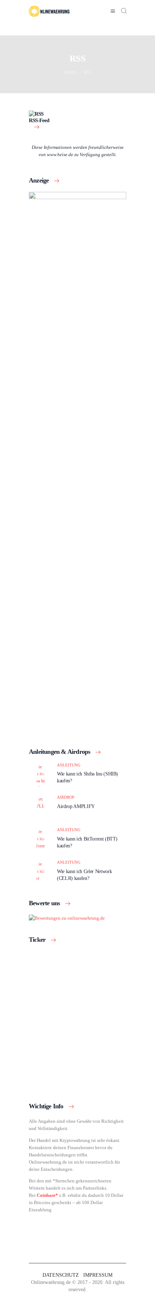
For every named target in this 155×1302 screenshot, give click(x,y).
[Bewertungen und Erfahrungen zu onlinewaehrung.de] (67, 918)
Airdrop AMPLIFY (76, 806)
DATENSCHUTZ (61, 1275)
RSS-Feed (39, 120)
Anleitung (68, 765)
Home (70, 72)
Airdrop (65, 797)
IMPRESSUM (97, 1275)
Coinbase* (47, 1195)
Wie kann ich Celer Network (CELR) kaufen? (84, 874)
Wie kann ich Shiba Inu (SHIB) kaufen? (87, 777)
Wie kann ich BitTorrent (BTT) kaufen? (87, 842)
